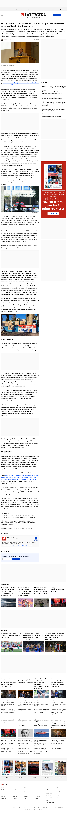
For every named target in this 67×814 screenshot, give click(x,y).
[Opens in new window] (34, 775)
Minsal (19, 528)
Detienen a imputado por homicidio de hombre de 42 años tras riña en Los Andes (54, 110)
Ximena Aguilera (28, 528)
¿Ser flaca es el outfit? (56, 748)
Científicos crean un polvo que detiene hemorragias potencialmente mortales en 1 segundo (41, 703)
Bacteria (16, 528)
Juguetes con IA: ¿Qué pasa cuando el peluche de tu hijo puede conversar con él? (58, 741)
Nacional (11, 9)
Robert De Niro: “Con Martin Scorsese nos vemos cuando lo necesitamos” (24, 723)
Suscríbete (16, 559)
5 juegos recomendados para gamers (57, 589)
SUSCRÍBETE (53, 214)
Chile (2, 677)
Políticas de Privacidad (26, 545)
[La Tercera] (7, 775)
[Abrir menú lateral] (2, 15)
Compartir (4, 65)
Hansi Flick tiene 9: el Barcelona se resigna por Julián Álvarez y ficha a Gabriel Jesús (58, 703)
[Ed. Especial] (47, 775)
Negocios (17, 9)
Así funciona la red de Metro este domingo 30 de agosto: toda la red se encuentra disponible (54, 636)
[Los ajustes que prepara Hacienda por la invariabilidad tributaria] (25, 694)
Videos (38, 9)
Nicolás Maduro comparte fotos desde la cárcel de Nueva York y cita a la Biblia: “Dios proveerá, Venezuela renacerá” (53, 104)
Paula (52, 718)
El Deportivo (29, 9)
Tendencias (37, 677)
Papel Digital (60, 9)
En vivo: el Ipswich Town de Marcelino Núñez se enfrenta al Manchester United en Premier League (58, 682)
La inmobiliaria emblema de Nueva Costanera (24, 709)
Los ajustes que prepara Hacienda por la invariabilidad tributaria (25, 680)
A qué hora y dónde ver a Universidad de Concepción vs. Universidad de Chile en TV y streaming (33, 636)
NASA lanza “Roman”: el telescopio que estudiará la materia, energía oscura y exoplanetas (53, 115)
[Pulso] (20, 775)
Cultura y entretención (24, 718)
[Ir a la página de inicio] (33, 15)
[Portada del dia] (53, 188)
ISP (13, 528)
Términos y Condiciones (17, 545)
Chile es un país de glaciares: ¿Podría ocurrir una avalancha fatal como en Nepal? (41, 590)
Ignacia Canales (9, 39)
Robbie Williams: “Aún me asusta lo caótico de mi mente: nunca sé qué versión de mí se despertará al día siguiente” (25, 742)
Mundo (34, 9)
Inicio (2, 9)
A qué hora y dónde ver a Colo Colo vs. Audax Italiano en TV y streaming (11, 635)
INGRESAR (64, 15)
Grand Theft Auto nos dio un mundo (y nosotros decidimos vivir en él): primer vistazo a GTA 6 (25, 591)
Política (6, 9)
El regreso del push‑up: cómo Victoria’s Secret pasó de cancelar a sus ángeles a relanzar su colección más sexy (41, 711)
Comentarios (11, 65)
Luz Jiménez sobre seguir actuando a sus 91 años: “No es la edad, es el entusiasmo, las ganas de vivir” (58, 724)
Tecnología (22, 9)
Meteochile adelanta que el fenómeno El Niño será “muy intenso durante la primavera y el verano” (8, 592)
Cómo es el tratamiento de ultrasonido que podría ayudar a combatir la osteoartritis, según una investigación (41, 683)
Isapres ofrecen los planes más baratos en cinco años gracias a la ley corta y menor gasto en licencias (25, 703)
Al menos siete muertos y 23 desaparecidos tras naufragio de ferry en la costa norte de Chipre (53, 98)
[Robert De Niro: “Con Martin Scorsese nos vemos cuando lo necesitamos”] (25, 733)
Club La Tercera (51, 9)
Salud (23, 528)
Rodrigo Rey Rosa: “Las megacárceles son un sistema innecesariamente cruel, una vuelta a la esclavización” (25, 751)
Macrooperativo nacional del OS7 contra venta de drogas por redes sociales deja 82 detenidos (53, 92)
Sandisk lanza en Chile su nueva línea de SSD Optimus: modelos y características (8, 750)
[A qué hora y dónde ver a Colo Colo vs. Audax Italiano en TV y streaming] (11, 646)
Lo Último (44, 9)
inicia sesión (6, 559)
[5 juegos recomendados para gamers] (58, 602)
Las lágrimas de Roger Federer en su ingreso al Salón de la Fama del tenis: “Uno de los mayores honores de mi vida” (58, 711)
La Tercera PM (5, 21)
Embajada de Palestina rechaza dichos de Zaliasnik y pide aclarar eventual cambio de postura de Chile (54, 87)
